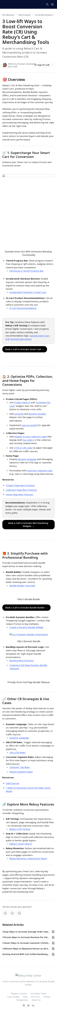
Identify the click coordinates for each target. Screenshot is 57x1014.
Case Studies (13, 996)
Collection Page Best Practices (21, 489)
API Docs (35, 996)
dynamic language (27, 459)
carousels (19, 413)
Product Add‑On (22, 402)
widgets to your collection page (30, 436)
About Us (36, 1000)
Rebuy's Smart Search (20, 843)
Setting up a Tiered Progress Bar (26, 270)
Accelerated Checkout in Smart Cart (27, 292)
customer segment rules (39, 470)
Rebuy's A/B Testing (19, 829)
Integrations (22, 1000)
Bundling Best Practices (21, 660)
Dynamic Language (19, 737)
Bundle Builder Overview (22, 585)
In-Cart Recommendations (23, 308)
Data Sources (12, 783)
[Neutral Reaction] (12, 913)
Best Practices (25, 15)
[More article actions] (52, 65)
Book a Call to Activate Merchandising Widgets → (28, 524)
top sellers (28, 439)
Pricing (46, 996)
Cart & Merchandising (44, 15)
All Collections (8, 15)
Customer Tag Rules (19, 767)
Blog (25, 996)
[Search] (47, 4)
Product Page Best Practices (20, 485)
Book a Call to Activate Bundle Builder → (26, 607)
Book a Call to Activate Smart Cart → (24, 349)
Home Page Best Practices (19, 494)
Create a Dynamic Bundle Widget (26, 627)
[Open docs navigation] (52, 4)
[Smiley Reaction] (19, 913)
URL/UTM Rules (17, 752)
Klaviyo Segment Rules (21, 771)
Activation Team (38, 993)
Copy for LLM (43, 65)
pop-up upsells (29, 425)
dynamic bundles (37, 413)
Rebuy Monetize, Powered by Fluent (28, 858)
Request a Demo (19, 993)
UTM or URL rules (23, 447)
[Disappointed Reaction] (5, 913)
